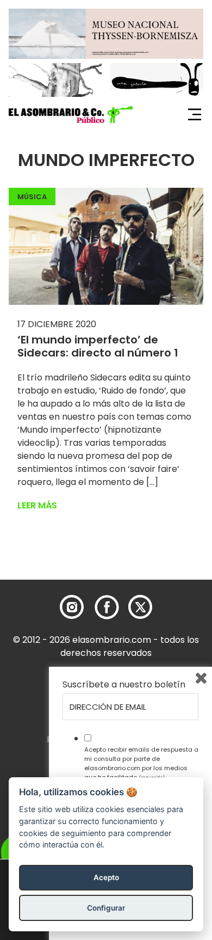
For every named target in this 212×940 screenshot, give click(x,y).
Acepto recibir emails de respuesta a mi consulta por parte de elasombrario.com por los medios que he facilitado (141, 763)
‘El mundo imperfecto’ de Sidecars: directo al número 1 (97, 346)
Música (32, 197)
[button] (71, 115)
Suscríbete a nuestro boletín (124, 684)
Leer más (37, 505)
